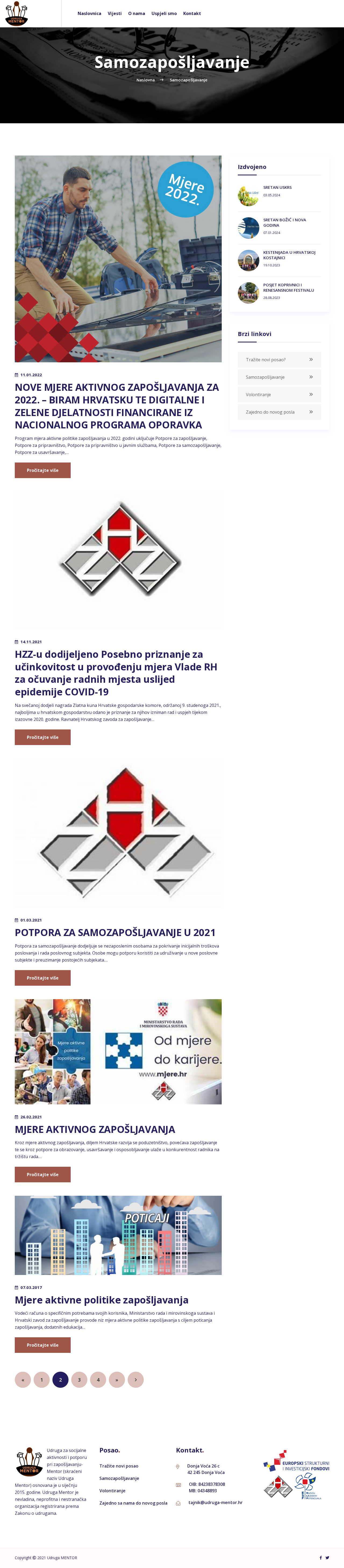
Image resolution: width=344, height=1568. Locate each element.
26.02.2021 (31, 1116)
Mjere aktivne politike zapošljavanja (101, 1299)
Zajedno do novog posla (270, 412)
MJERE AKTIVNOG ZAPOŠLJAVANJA (95, 1129)
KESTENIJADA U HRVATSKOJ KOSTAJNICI (289, 255)
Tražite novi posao (118, 1466)
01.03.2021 (31, 920)
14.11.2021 (31, 641)
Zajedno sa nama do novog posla (133, 1503)
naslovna (146, 79)
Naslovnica (89, 13)
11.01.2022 (31, 374)
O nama (136, 13)
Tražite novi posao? (266, 360)
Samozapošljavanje (265, 377)
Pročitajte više (43, 470)
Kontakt (192, 13)
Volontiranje (258, 395)
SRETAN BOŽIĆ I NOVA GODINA (284, 222)
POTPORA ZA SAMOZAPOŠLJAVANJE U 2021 (115, 932)
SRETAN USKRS (277, 187)
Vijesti (115, 13)
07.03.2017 (31, 1287)
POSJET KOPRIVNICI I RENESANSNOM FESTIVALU (288, 287)
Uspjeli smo (164, 13)
